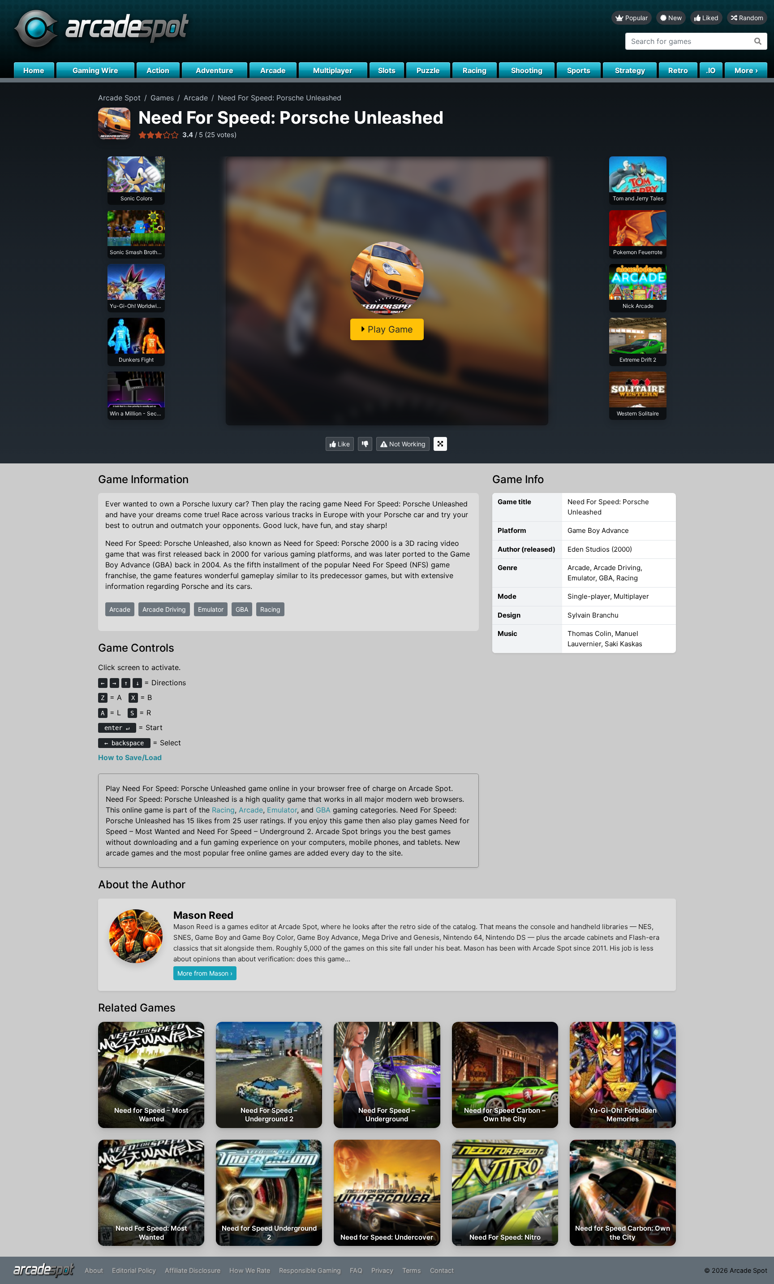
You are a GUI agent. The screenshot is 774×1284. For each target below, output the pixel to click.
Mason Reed (203, 915)
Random (750, 18)
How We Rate (249, 1270)
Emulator (211, 609)
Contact (442, 1270)
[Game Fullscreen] (440, 444)
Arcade (119, 609)
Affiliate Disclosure (192, 1270)
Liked (709, 18)
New (674, 18)
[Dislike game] (365, 444)
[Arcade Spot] (193, 31)
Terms (411, 1270)
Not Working (406, 444)
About (94, 1270)
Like (343, 444)
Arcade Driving (164, 609)
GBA (242, 609)
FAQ (356, 1270)
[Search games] (758, 41)
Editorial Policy (134, 1270)
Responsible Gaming (310, 1270)
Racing (270, 609)
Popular (636, 18)
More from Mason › (204, 973)
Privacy (382, 1270)
